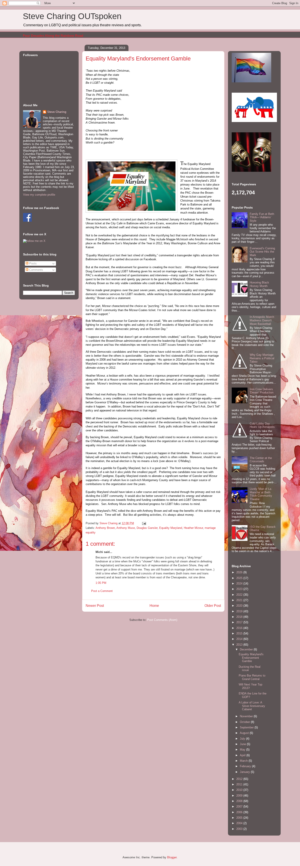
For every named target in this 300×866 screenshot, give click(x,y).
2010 (239, 790)
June (243, 744)
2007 (239, 806)
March (244, 760)
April (243, 755)
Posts (32, 263)
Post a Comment (102, 591)
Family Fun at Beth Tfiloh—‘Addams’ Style (262, 217)
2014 (239, 639)
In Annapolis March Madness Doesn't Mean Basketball (262, 320)
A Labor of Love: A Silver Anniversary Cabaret (252, 706)
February (246, 766)
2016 (239, 628)
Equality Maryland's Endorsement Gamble (251, 658)
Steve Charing (56, 111)
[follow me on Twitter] (34, 241)
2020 (239, 605)
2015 (239, 633)
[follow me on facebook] (27, 220)
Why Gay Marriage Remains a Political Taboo (262, 358)
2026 (239, 572)
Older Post (212, 605)
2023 (239, 589)
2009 (239, 795)
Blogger (172, 857)
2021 (239, 600)
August (245, 733)
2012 (239, 779)
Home (154, 605)
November (247, 716)
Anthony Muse (125, 528)
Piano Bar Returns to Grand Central (252, 677)
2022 (239, 594)
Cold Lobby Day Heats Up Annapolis (262, 425)
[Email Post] (144, 523)
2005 (239, 817)
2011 (239, 784)
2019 (239, 611)
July (243, 738)
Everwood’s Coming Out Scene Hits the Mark (262, 252)
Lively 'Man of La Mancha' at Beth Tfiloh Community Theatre (261, 494)
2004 (239, 823)
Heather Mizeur (193, 528)
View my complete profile (39, 194)
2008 (239, 801)
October (245, 722)
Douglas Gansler (147, 528)
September (247, 727)
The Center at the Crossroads (261, 459)
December (247, 649)
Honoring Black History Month (259, 284)
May (243, 749)
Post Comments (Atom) (162, 620)
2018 (239, 616)
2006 (239, 812)
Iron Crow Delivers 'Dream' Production (261, 391)
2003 (239, 829)
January (245, 772)
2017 (239, 622)
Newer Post (95, 605)
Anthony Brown (105, 528)
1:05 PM (101, 582)
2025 (239, 578)
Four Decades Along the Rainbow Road (53, 35)
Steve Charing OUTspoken (72, 16)
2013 (239, 644)
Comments (35, 269)
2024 (239, 583)
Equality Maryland (170, 528)
